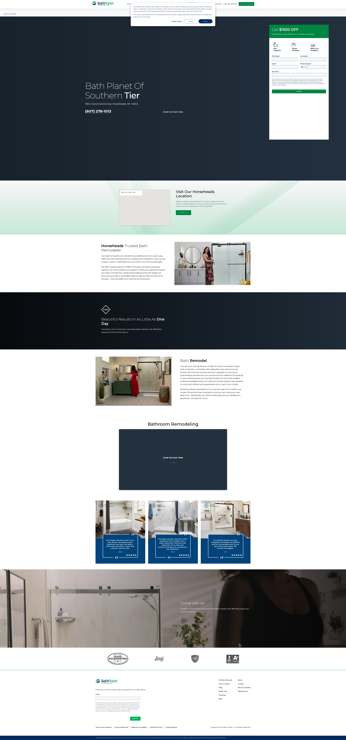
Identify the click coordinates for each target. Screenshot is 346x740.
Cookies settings (176, 21)
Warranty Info (243, 691)
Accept (205, 21)
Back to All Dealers (9, 14)
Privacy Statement (121, 727)
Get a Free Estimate (246, 4)
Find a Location (224, 684)
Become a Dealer (244, 687)
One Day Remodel (225, 680)
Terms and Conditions (104, 727)
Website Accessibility (139, 727)
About (240, 680)
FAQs (221, 687)
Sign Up (135, 718)
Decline (191, 21)
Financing (222, 695)
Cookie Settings (171, 727)
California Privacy (156, 727)
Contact (241, 684)
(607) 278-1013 (98, 111)
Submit (299, 91)
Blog (220, 699)
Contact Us (183, 212)
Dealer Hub (223, 691)
